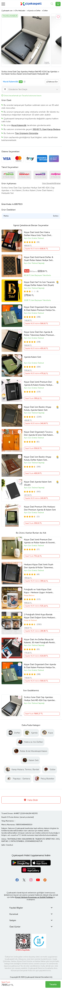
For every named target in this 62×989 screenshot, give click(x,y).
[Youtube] (38, 879)
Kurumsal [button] (14, 914)
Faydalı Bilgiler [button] (16, 907)
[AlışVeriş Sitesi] (58, 4)
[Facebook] (17, 879)
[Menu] (3, 3)
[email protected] (27, 817)
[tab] (31, 908)
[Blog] (45, 879)
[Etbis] (23, 942)
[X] (24, 879)
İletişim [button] (13, 920)
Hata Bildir (32, 800)
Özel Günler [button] (15, 926)
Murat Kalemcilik (10, 81)
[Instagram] (31, 879)
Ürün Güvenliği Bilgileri (51, 183)
